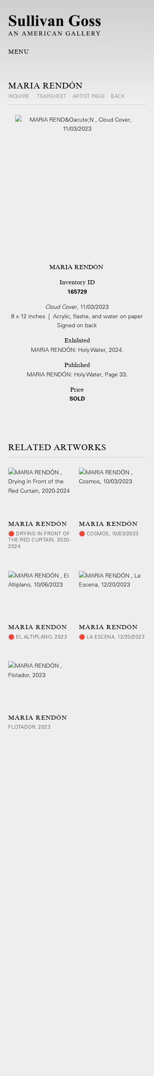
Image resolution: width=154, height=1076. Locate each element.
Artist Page (89, 96)
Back (117, 96)
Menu (18, 51)
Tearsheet (52, 96)
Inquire (19, 96)
